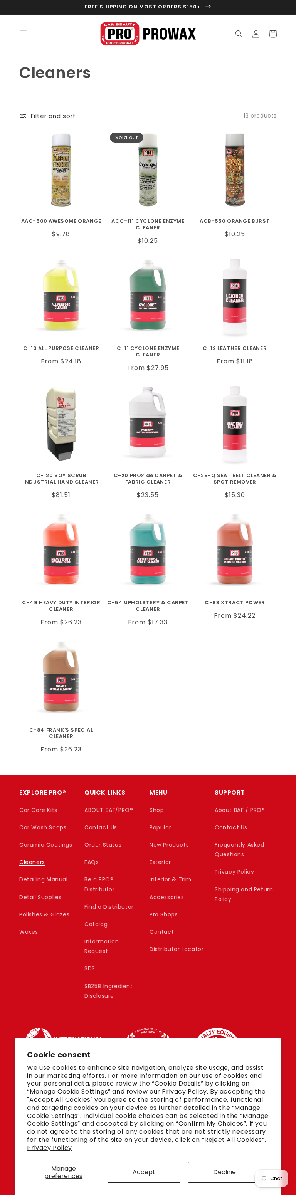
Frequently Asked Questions (239, 849)
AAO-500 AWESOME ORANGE (61, 221)
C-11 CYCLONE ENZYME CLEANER (148, 351)
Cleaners (32, 862)
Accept (144, 1172)
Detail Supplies (40, 897)
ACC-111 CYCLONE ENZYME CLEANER (147, 224)
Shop (157, 810)
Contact (162, 932)
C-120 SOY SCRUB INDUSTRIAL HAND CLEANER (61, 479)
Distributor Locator (177, 949)
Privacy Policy (49, 1147)
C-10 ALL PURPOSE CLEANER (61, 348)
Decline (224, 1172)
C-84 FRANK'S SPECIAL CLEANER (61, 733)
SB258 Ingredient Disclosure (108, 991)
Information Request (101, 946)
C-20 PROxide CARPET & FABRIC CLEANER (148, 479)
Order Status (102, 845)
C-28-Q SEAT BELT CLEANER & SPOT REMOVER (235, 479)
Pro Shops (164, 914)
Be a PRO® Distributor (99, 884)
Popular (160, 827)
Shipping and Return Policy (244, 894)
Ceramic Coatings (45, 845)
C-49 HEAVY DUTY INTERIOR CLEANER (61, 606)
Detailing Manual (43, 879)
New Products (169, 845)
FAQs (91, 862)
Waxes (28, 932)
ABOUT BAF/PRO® (108, 810)
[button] (23, 33)
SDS (89, 968)
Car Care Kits (38, 810)
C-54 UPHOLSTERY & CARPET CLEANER (147, 606)
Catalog (96, 924)
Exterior (160, 862)
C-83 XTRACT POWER (235, 603)
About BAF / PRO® (240, 810)
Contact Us (100, 827)
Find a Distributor (109, 907)
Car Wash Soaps (42, 827)
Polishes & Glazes (44, 914)
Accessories (167, 897)
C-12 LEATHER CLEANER (235, 348)
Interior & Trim (171, 879)
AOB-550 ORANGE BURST (235, 221)
